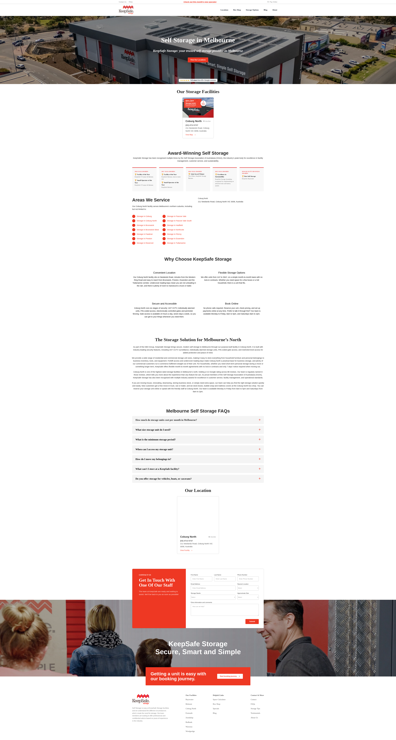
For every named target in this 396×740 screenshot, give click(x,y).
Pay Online (273, 2)
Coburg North (194, 121)
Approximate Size (243, 593)
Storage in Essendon (175, 239)
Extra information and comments (201, 602)
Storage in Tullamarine (176, 243)
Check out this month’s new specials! (200, 2)
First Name (194, 575)
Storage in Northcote (175, 230)
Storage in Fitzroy (174, 234)
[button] (198, 420)
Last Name (217, 575)
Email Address (195, 584)
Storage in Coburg (144, 216)
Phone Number (242, 575)
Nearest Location (243, 584)
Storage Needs (196, 593)
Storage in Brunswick (145, 225)
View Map (208, 121)
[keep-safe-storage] (126, 6)
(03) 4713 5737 (192, 125)
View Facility (185, 550)
